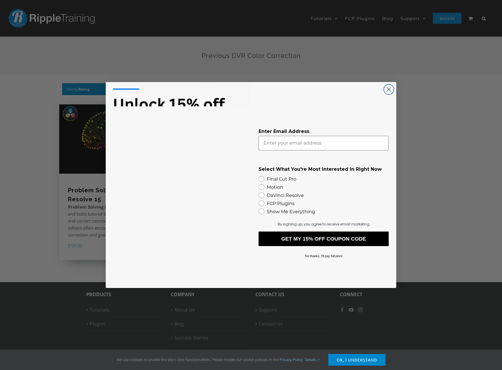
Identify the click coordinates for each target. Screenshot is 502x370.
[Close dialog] (389, 89)
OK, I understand (357, 359)
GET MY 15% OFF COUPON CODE (323, 239)
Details (311, 359)
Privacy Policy (291, 359)
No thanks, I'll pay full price (324, 256)
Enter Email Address (284, 131)
